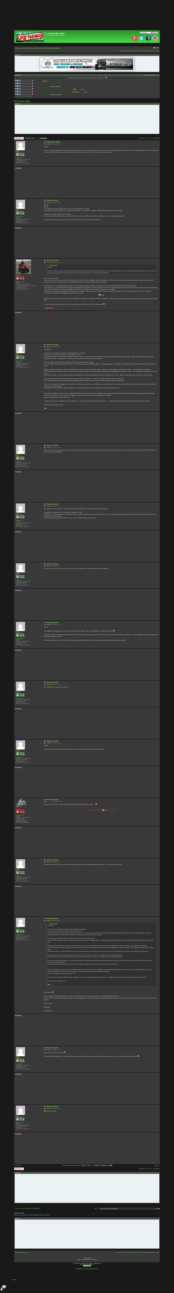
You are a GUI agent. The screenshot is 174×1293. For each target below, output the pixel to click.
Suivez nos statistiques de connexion (87, 1259)
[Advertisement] (74, 16)
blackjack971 (76, 91)
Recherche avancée (153, 34)
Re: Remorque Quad (52, 142)
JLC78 (48, 144)
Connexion (156, 51)
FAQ (141, 51)
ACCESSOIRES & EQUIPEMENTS (52, 48)
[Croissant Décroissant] (107, 1165)
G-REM (74, 89)
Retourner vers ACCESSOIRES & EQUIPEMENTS (27, 1208)
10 (25, 96)
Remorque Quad (22, 101)
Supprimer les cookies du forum (134, 1252)
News (130, 51)
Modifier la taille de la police (157, 48)
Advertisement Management (90, 1268)
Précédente (18, 1165)
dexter (48, 202)
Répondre (16, 137)
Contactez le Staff (124, 51)
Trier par (92, 1165)
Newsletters (135, 51)
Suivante (29, 96)
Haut (158, 165)
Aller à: (96, 1208)
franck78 (49, 262)
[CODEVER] (87, 69)
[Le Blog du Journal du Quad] (30, 36)
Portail (18, 48)
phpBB (82, 1263)
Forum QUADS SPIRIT (36, 48)
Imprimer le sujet (154, 48)
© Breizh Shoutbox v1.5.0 (151, 75)
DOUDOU (49, 801)
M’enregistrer (148, 51)
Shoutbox (18, 75)
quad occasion (87, 1258)
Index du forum (26, 48)
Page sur (149, 138)
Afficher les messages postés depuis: (72, 1165)
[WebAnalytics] (91, 1256)
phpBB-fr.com (90, 1264)
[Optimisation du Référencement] (87, 1266)
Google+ (14, 1279)
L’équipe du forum (121, 1252)
